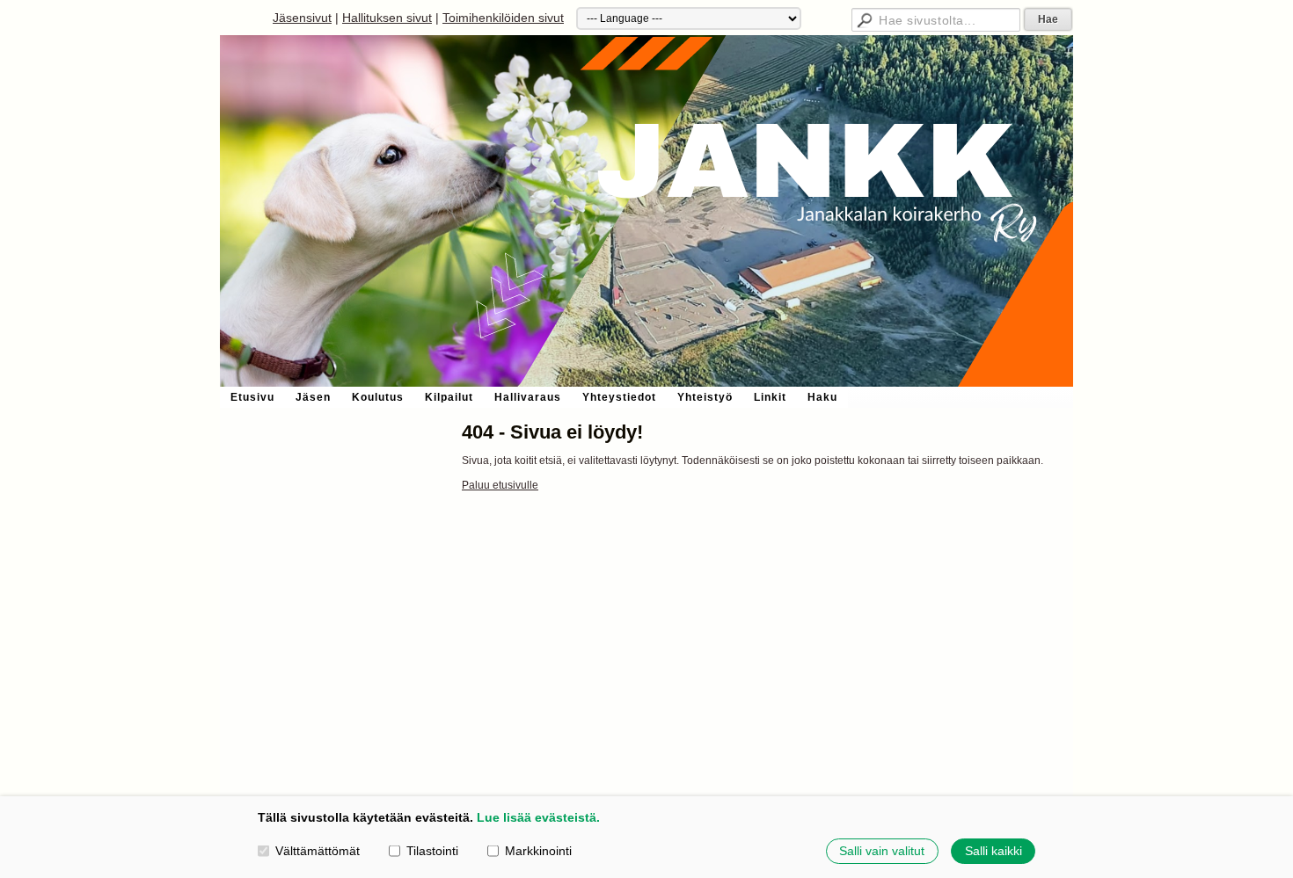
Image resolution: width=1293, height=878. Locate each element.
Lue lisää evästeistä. (538, 817)
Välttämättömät (317, 851)
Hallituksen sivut (387, 18)
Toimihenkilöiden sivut (503, 18)
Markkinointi (538, 851)
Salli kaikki (993, 851)
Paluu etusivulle (500, 485)
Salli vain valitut (881, 851)
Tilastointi (432, 851)
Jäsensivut (302, 18)
